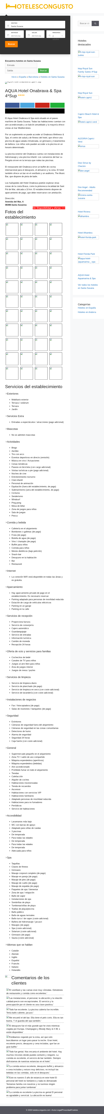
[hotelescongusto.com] (39, 9)
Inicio (14, 77)
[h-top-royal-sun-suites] (88, 56)
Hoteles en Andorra (87, 312)
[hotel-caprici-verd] (88, 123)
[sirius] (88, 147)
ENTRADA (14, 32)
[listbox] (58, 38)
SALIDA (34, 32)
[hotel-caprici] (88, 99)
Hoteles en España (87, 308)
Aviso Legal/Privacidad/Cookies (65, 1110)
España (22, 77)
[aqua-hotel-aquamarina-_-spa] (88, 263)
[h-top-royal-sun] (88, 77)
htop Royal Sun (85, 93)
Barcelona (33, 77)
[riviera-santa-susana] (88, 199)
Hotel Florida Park (86, 254)
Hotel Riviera (84, 212)
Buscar (11, 44)
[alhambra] (88, 217)
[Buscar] (95, 23)
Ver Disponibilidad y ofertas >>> (49, 208)
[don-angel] (88, 172)
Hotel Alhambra (85, 233)
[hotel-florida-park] (88, 238)
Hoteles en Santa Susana (52, 77)
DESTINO (14, 23)
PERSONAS (56, 32)
